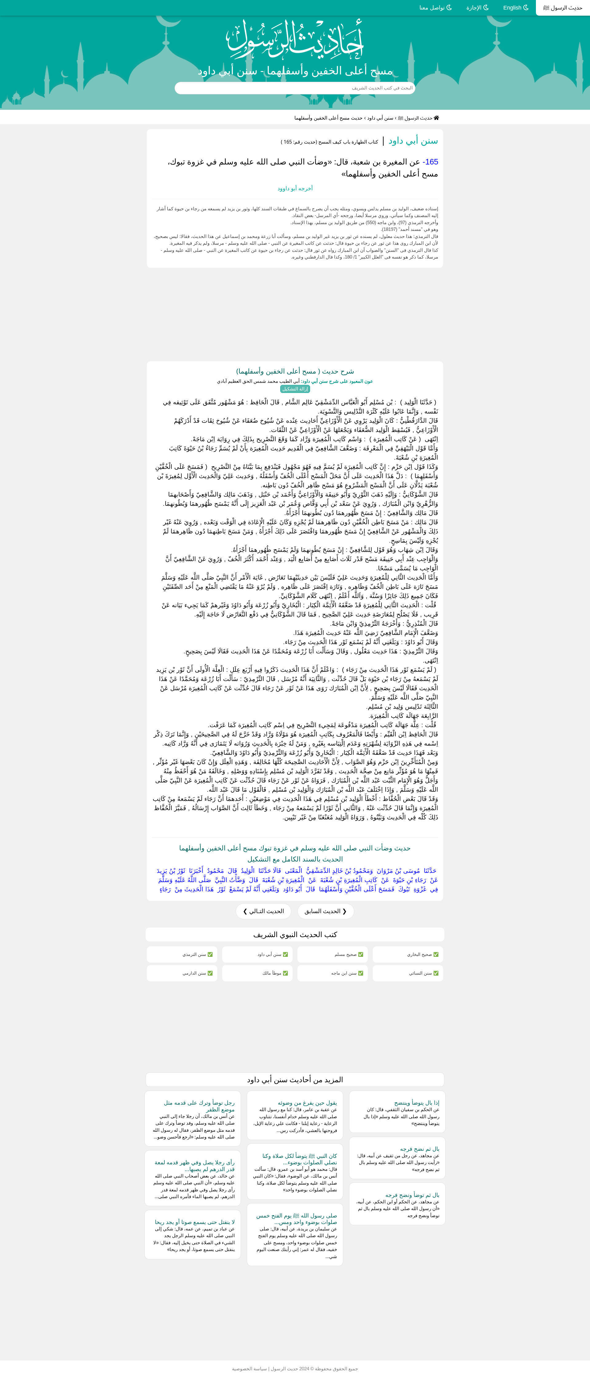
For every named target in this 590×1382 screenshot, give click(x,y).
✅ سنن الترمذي (198, 954)
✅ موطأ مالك (275, 973)
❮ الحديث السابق (326, 911)
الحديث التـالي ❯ (263, 911)
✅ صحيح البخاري (423, 954)
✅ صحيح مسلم (349, 954)
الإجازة (474, 8)
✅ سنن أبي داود (273, 954)
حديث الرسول (283, 1368)
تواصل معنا (432, 8)
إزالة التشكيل (295, 388)
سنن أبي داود (380, 118)
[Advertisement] (405, 313)
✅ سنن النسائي (424, 973)
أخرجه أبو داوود (295, 188)
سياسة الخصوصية (249, 1368)
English (513, 8)
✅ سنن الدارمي (198, 973)
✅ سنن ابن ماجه (347, 973)
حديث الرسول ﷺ (563, 8)
